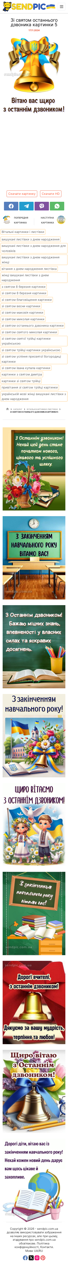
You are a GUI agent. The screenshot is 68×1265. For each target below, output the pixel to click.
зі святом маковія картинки (22, 312)
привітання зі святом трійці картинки (30, 387)
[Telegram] (26, 206)
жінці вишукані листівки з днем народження (25, 277)
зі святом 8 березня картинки (24, 293)
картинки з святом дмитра (22, 374)
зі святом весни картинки (21, 306)
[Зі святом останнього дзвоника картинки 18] (34, 647)
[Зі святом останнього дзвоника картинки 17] (34, 557)
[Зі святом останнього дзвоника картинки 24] (34, 1180)
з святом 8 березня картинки (24, 287)
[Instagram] (37, 1257)
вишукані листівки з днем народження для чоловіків (34, 248)
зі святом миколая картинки (23, 319)
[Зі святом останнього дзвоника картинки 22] (34, 1002)
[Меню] (61, 6)
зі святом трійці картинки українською (31, 350)
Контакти (46, 1247)
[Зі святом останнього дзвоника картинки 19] (34, 735)
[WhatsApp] (57, 206)
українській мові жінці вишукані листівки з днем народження (34, 396)
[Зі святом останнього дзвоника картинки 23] (34, 1091)
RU (41, 1251)
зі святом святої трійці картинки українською (26, 341)
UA (36, 1251)
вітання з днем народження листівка (29, 269)
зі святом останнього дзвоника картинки (33, 325)
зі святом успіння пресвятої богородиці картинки (31, 359)
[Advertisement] (34, 156)
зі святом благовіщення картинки (27, 300)
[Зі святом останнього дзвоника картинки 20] (34, 824)
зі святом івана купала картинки (26, 368)
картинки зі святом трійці (21, 381)
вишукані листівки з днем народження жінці (31, 259)
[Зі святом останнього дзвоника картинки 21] (34, 913)
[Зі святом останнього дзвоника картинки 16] (34, 469)
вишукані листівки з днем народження (31, 239)
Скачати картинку (22, 194)
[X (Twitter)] (31, 1257)
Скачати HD (51, 194)
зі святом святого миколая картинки (29, 332)
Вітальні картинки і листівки (23, 232)
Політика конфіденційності (32, 1245)
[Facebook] (11, 206)
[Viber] (42, 206)
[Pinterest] (42, 1257)
